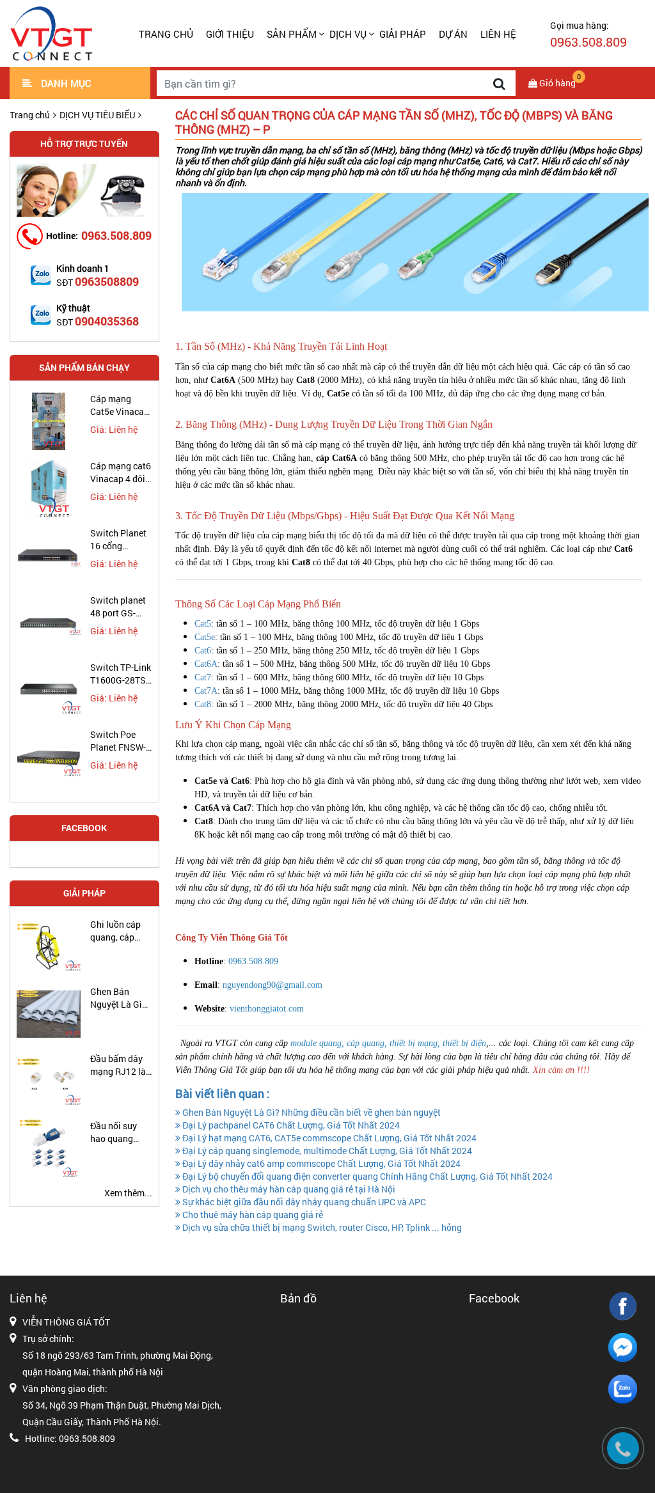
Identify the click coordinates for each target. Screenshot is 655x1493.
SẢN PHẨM (292, 33)
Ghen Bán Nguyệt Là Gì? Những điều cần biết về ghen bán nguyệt (310, 1112)
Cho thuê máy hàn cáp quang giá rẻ (251, 1214)
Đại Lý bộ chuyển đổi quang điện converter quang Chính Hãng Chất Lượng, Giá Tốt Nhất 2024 (366, 1176)
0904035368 (107, 321)
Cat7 (202, 677)
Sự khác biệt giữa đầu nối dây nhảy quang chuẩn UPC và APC (303, 1202)
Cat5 (202, 624)
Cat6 (202, 650)
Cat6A (205, 664)
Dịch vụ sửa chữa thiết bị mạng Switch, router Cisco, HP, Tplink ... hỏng (321, 1227)
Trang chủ (166, 33)
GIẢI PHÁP (402, 33)
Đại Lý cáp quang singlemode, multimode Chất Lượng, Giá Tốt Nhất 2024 (326, 1151)
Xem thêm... (128, 1193)
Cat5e (204, 637)
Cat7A (205, 691)
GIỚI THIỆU (230, 33)
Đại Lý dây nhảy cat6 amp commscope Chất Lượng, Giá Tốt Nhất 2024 (320, 1163)
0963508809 (107, 281)
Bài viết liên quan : (222, 1093)
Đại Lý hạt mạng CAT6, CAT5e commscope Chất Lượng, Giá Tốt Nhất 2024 (328, 1138)
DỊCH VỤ (348, 33)
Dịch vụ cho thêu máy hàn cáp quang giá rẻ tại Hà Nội (287, 1189)
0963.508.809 (116, 235)
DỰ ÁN (453, 33)
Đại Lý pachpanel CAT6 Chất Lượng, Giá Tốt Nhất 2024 (290, 1125)
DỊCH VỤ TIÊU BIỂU (97, 115)
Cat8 (202, 704)
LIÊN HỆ (498, 33)
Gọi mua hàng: (588, 34)
